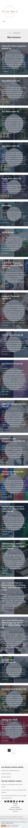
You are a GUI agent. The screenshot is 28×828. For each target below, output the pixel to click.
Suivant (14, 753)
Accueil (10, 33)
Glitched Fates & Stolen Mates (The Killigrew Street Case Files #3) (13, 546)
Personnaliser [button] (15, 825)
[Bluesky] (5, 802)
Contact (15, 805)
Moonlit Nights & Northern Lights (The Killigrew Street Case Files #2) (13, 509)
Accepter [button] (3, 825)
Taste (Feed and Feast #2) (12, 335)
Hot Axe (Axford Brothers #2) (14, 689)
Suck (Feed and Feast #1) (12, 364)
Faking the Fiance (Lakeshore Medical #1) (10, 770)
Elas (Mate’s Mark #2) (10, 146)
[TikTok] (17, 802)
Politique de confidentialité (15, 809)
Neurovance (7, 205)
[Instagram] (8, 802)
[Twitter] (20, 802)
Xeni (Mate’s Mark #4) (10, 81)
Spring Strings (8, 232)
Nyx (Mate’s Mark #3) (10, 112)
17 (19, 750)
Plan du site (15, 811)
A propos (15, 803)
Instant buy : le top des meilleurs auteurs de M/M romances (12, 265)
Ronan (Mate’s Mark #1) (11, 179)
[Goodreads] (11, 802)
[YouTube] (23, 802)
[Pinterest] (14, 802)
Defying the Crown (9, 720)
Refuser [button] (8, 825)
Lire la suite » (5, 71)
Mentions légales (15, 807)
